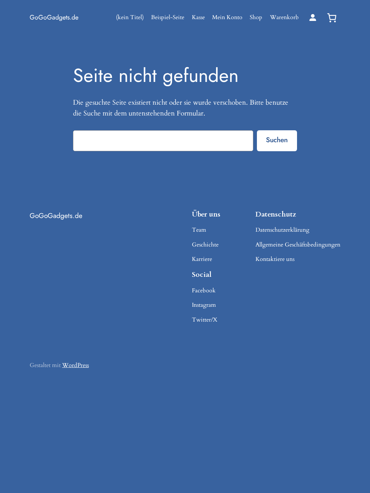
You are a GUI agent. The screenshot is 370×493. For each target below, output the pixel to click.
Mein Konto (227, 17)
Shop (256, 17)
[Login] (312, 17)
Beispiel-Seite (167, 17)
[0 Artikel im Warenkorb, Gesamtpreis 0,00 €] (331, 17)
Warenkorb (284, 17)
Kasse (198, 17)
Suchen (277, 140)
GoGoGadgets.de (54, 17)
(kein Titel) (130, 17)
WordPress (75, 365)
